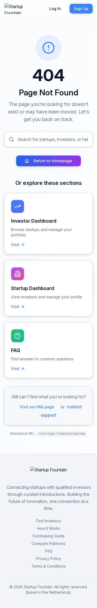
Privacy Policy (48, 558)
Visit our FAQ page (37, 407)
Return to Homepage (52, 160)
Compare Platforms (48, 543)
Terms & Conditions (48, 566)
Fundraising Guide (49, 536)
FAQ (48, 551)
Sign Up (81, 8)
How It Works (48, 528)
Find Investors (48, 521)
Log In (55, 8)
